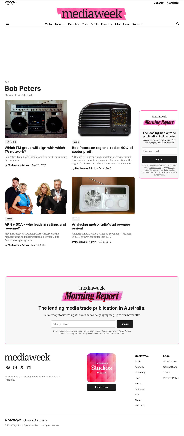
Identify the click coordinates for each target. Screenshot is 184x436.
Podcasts (106, 24)
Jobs (117, 24)
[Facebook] (8, 368)
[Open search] (177, 24)
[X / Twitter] (22, 368)
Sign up (159, 159)
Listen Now (101, 387)
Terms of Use (155, 168)
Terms (166, 372)
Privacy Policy (118, 331)
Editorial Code (170, 361)
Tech (85, 24)
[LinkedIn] (28, 368)
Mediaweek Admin (18, 165)
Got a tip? (159, 3)
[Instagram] (15, 368)
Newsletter (173, 3)
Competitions (170, 366)
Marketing (73, 24)
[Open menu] (7, 24)
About (126, 24)
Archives (137, 24)
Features (11, 142)
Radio (76, 142)
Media (48, 24)
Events (94, 24)
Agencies (60, 24)
